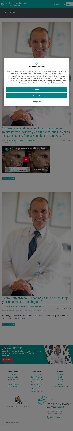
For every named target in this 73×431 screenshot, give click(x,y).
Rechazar (36, 95)
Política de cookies (58, 83)
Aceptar (36, 89)
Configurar (36, 102)
